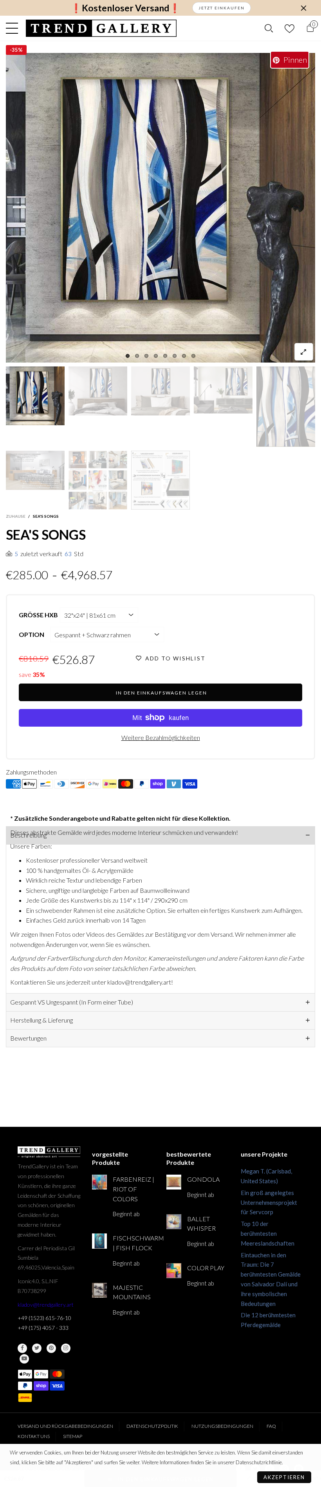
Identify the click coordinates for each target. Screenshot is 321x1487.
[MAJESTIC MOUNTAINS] (99, 1290)
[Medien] (303, 352)
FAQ (271, 1426)
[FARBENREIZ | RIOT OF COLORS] (99, 1182)
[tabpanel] (160, 208)
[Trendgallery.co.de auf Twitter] (36, 1348)
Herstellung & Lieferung (41, 1020)
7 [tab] (184, 356)
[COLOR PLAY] (173, 1270)
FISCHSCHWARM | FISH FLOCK (134, 1242)
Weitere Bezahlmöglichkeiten (160, 737)
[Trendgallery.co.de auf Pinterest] (51, 1348)
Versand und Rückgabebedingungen (65, 1426)
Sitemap (72, 1436)
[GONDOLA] (173, 1182)
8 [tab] (193, 356)
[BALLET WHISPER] (173, 1221)
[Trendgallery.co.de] (101, 28)
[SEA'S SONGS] (35, 470)
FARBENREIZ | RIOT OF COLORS (133, 1188)
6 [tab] (175, 356)
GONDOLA (203, 1179)
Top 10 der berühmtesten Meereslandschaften (267, 1233)
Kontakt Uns (34, 1436)
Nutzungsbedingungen (222, 1426)
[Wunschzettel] (289, 28)
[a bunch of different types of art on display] (160, 480)
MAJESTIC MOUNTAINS (132, 1292)
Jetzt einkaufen (221, 7)
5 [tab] (165, 356)
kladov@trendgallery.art (46, 1304)
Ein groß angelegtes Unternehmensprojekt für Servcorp (269, 1202)
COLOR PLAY (205, 1267)
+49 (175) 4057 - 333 (43, 1327)
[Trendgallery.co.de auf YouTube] (24, 1359)
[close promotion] (303, 8)
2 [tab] (137, 356)
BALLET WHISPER (201, 1223)
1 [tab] (128, 356)
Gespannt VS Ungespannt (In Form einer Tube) (71, 1002)
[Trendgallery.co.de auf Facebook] (22, 1348)
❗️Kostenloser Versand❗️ (125, 8)
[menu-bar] (14, 28)
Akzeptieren (284, 1477)
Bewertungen (28, 1038)
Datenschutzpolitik (152, 1426)
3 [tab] (146, 356)
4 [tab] (156, 356)
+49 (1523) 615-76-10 (44, 1318)
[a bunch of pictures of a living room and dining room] (98, 480)
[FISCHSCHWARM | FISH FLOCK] (99, 1240)
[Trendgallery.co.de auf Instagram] (65, 1348)
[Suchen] (268, 28)
